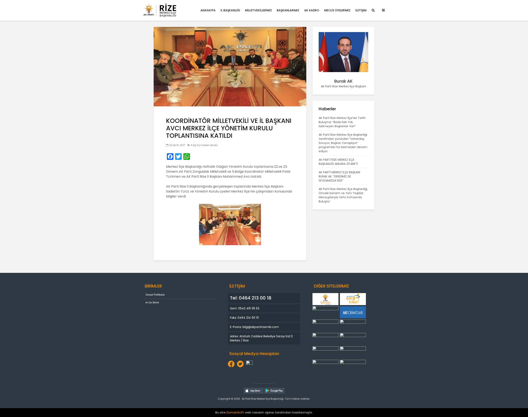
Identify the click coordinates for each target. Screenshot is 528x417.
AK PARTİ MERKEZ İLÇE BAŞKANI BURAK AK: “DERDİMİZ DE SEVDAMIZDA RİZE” (339, 176)
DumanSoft (235, 412)
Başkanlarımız (288, 10)
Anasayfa (208, 10)
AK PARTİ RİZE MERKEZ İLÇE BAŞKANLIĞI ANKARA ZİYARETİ (338, 162)
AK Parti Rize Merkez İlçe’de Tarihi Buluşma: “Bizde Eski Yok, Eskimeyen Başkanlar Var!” (342, 122)
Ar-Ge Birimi (152, 302)
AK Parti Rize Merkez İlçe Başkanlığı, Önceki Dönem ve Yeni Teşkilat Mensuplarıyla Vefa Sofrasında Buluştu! (343, 195)
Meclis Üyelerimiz (337, 10)
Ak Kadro (311, 10)
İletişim (361, 10)
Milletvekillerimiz (258, 10)
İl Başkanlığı (230, 10)
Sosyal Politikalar (155, 294)
